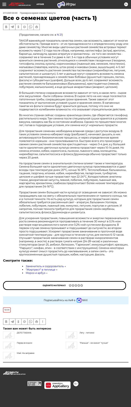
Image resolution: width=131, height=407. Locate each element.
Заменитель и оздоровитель (45, 266)
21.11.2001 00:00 (10, 13)
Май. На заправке (25, 353)
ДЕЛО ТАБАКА (24, 333)
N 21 (59, 34)
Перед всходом (24, 343)
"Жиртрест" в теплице (40, 269)
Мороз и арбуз (35, 273)
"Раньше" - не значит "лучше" (94, 343)
